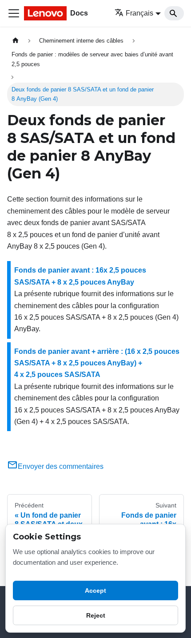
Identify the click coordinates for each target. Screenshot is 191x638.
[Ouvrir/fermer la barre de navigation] (13, 13)
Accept (95, 590)
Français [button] (139, 13)
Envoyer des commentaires (60, 466)
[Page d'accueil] (15, 41)
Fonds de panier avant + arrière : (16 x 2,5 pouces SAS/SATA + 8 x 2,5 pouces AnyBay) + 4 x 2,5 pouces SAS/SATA (96, 363)
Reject (95, 615)
